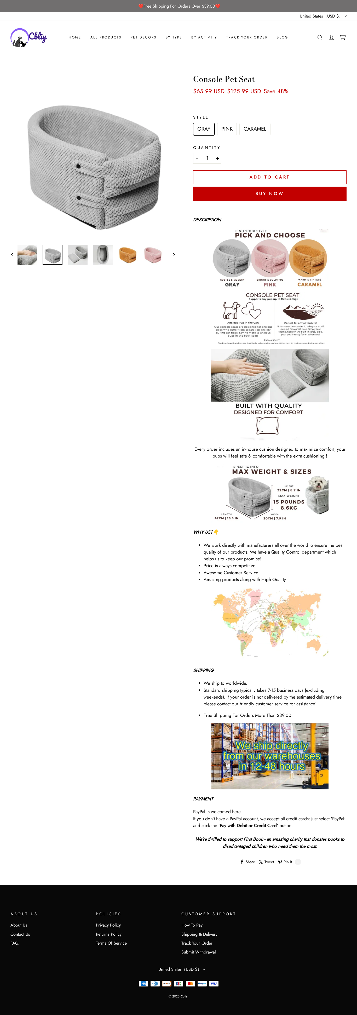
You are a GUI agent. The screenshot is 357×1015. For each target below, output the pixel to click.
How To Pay (192, 925)
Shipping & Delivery (199, 934)
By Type (174, 37)
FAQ (14, 943)
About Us (18, 925)
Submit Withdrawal (198, 952)
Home (75, 37)
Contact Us (20, 934)
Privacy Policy (108, 925)
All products (106, 37)
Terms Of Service (111, 943)
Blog (282, 37)
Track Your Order (247, 37)
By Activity (204, 37)
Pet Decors (144, 37)
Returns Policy (109, 934)
